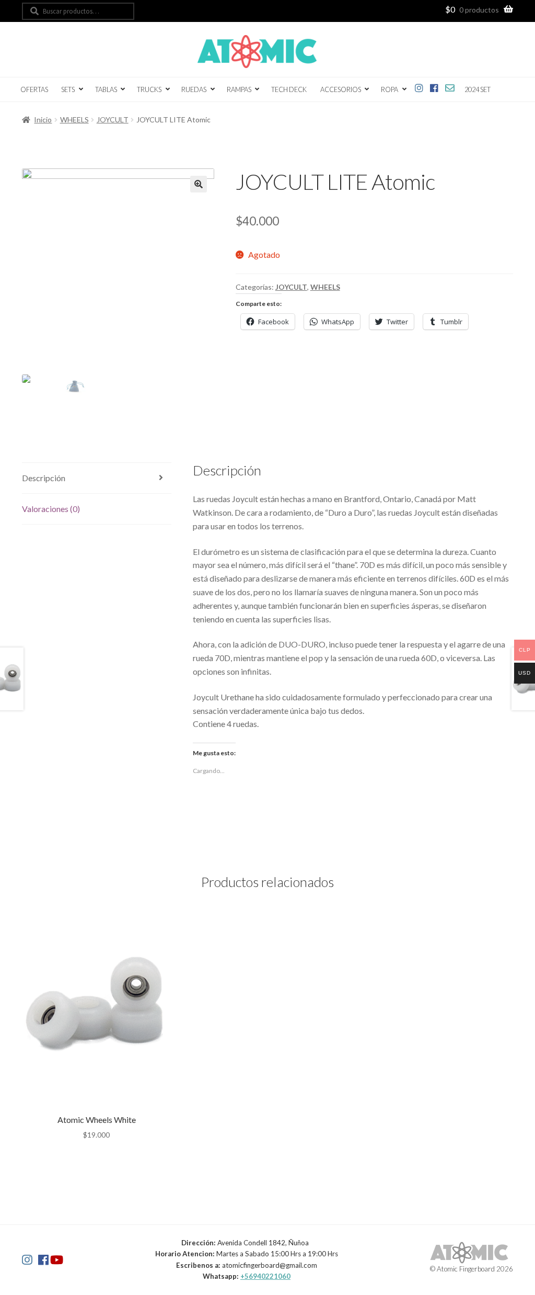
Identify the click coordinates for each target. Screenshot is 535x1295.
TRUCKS (149, 89)
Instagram (419, 86)
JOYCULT (113, 119)
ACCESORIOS (340, 89)
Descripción (43, 478)
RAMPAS (239, 89)
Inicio (43, 119)
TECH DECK (289, 89)
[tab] (96, 478)
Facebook (434, 86)
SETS (68, 89)
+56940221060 (265, 1276)
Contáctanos (449, 86)
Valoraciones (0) (51, 509)
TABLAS (106, 89)
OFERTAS (34, 89)
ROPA (389, 89)
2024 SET (477, 89)
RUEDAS (193, 89)
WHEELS (74, 119)
